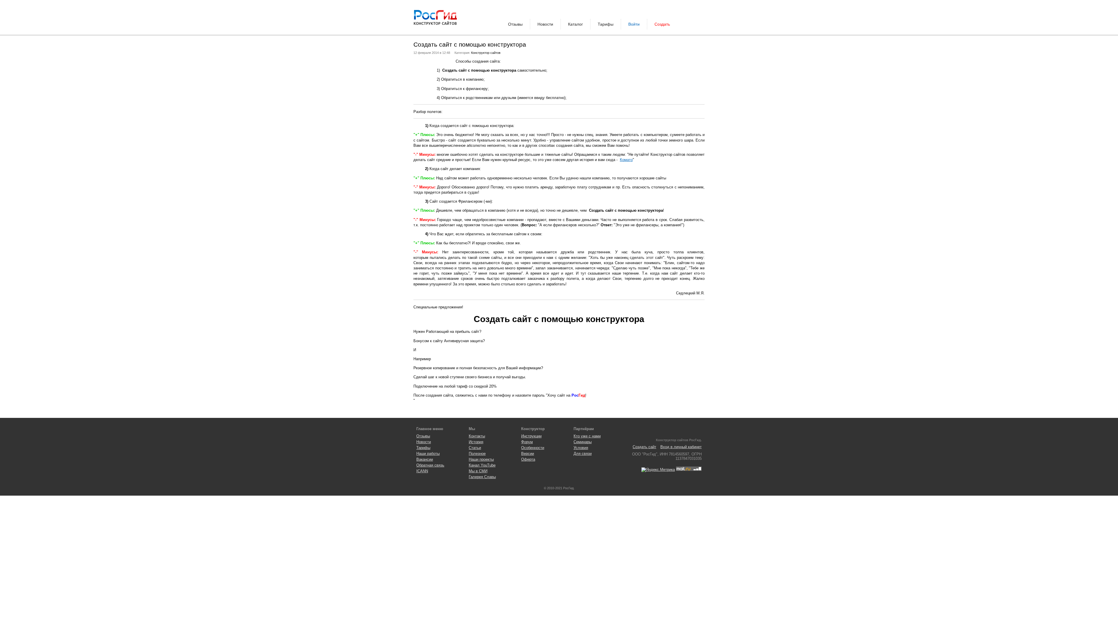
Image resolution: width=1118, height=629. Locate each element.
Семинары (583, 442)
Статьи (475, 448)
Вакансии (424, 459)
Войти (634, 24)
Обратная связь (430, 465)
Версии (527, 453)
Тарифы (605, 24)
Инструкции (531, 436)
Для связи (583, 453)
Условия (581, 448)
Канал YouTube (482, 465)
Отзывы (515, 24)
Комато (626, 160)
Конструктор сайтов (485, 52)
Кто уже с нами (587, 436)
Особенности (532, 448)
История (476, 442)
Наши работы (428, 453)
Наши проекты (481, 459)
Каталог (575, 24)
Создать (662, 24)
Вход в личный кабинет (681, 447)
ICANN (422, 471)
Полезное (477, 453)
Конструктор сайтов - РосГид (435, 17)
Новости (545, 24)
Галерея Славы (482, 477)
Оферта (528, 459)
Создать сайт (644, 447)
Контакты (477, 436)
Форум (527, 442)
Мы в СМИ (478, 471)
